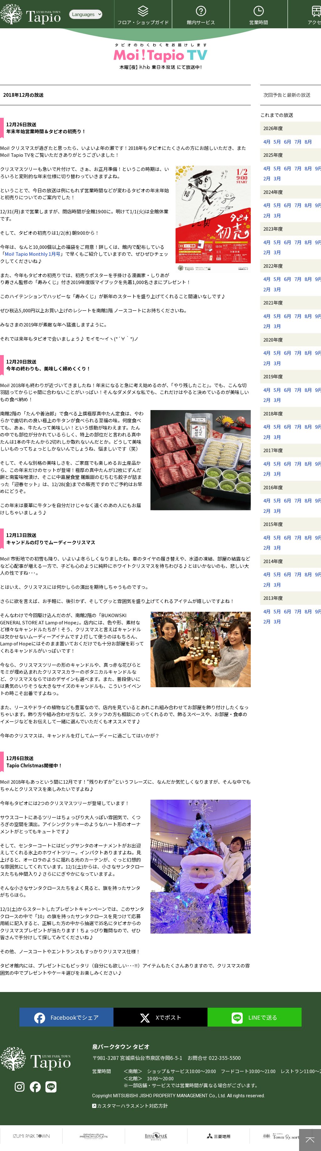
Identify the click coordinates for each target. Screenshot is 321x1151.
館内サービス (201, 22)
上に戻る (310, 1140)
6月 (287, 141)
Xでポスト (169, 1017)
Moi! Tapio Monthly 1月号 (33, 253)
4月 (267, 141)
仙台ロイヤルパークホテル (156, 1136)
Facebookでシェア (74, 1017)
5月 (277, 141)
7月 (298, 141)
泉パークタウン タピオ (31, 14)
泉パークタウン (31, 1136)
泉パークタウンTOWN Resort (281, 1136)
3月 (277, 178)
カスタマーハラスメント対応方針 (132, 1105)
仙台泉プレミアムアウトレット (94, 1136)
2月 (267, 178)
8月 (308, 141)
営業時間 (258, 22)
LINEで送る (262, 1017)
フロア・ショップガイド (143, 22)
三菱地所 (218, 1136)
